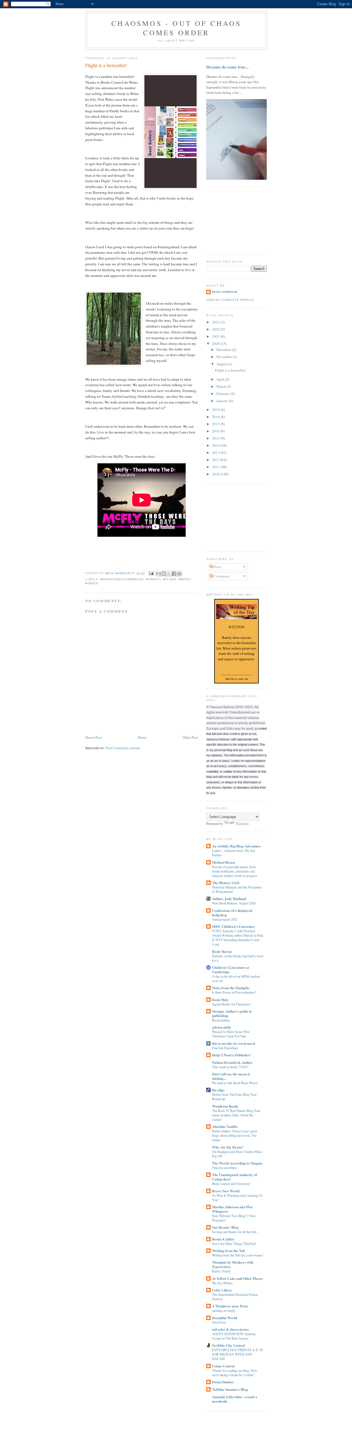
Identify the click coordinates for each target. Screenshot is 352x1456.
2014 (216, 445)
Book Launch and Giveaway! (231, 1183)
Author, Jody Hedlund (229, 898)
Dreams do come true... (227, 67)
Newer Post (93, 737)
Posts (217, 566)
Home (142, 737)
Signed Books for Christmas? (231, 1004)
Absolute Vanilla (225, 1126)
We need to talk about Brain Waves (235, 1083)
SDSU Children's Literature (233, 926)
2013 (216, 452)
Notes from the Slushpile (230, 987)
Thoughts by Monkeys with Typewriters (232, 1264)
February (223, 393)
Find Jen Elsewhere (225, 1048)
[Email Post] (151, 573)
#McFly (184, 579)
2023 (216, 322)
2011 (216, 466)
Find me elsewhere (224, 1167)
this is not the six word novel (233, 1043)
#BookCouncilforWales (122, 579)
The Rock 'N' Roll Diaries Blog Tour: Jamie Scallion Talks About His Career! (236, 1115)
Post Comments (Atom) (123, 747)
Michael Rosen (223, 862)
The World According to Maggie (237, 1163)
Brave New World (226, 1190)
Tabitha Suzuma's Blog (230, 1389)
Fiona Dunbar (223, 1381)
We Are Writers (222, 1283)
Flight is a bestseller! (230, 370)
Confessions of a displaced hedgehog (232, 912)
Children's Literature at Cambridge (230, 969)
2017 (216, 423)
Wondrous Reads (225, 1106)
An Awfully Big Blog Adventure (236, 846)
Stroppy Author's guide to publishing (232, 1013)
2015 (216, 438)
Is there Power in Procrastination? (234, 992)
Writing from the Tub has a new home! (237, 1255)
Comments (221, 576)
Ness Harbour (224, 291)
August (222, 363)
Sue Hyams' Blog (225, 1227)
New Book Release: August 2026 (234, 903)
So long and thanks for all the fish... (235, 1231)
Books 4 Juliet (223, 1239)
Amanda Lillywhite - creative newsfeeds (234, 1399)
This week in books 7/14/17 (230, 1067)
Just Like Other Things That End (234, 1243)
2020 (216, 343)
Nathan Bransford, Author (232, 1062)
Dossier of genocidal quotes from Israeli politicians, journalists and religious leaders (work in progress (234, 871)
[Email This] (158, 573)
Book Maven (222, 951)
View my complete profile (230, 299)
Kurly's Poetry (221, 1271)
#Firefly (153, 579)
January (222, 400)
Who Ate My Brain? (227, 1147)
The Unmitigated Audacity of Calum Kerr (234, 1177)
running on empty (223, 1310)
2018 (216, 416)
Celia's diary (222, 1290)
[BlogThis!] (163, 573)
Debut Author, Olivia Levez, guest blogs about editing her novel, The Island (234, 1135)
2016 (216, 431)
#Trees (91, 583)
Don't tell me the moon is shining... (231, 1076)
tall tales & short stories (230, 1329)
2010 (216, 473)
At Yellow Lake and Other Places (237, 1278)
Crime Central (223, 1365)
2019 (216, 409)
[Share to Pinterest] (179, 573)
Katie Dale (220, 999)
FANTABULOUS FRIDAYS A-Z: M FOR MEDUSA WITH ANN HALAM (237, 1354)
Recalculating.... (222, 1020)
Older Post (190, 737)
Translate (242, 823)
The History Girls (226, 882)
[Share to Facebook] (174, 573)
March (221, 386)
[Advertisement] (233, 219)
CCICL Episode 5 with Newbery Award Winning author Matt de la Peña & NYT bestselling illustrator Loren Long (237, 937)
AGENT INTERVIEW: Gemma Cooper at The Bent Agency (233, 1336)
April (220, 379)
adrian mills (221, 1027)
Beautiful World (224, 1317)
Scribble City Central (228, 1345)
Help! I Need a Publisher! (231, 1054)
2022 (216, 329)
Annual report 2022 (225, 919)
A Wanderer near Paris (230, 1305)
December (224, 349)
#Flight (169, 579)
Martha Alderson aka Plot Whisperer (232, 1209)
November (224, 356)
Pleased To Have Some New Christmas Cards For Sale (231, 1033)
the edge (218, 1089)
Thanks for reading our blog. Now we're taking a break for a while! (234, 1372)
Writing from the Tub (228, 1250)
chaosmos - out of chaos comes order (176, 27)
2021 (216, 336)
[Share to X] (169, 573)
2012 (216, 459)
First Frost (219, 1322)
